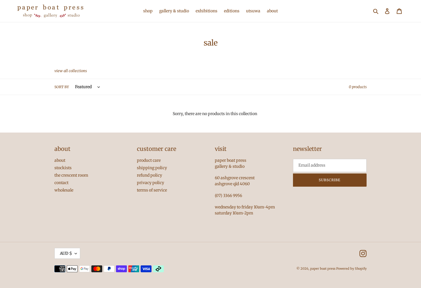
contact (61, 182)
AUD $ (66, 253)
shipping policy (152, 167)
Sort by (61, 87)
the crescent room (71, 175)
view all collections (70, 70)
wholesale (63, 190)
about (59, 160)
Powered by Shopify (351, 269)
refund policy (149, 175)
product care (149, 160)
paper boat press (322, 269)
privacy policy (150, 182)
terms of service (152, 190)
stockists (63, 167)
